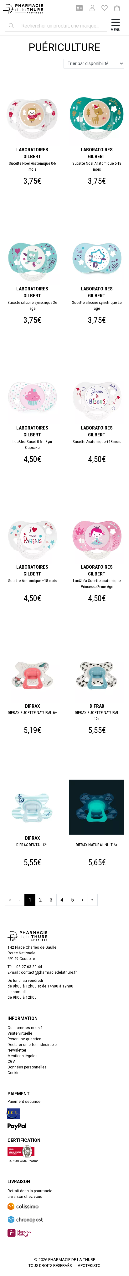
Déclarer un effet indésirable (32, 1044)
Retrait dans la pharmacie (30, 1191)
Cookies (15, 1073)
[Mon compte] (90, 9)
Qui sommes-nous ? (25, 1028)
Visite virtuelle (20, 1033)
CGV (11, 1061)
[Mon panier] (117, 9)
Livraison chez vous (25, 1196)
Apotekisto (89, 1265)
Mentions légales (23, 1056)
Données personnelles (27, 1067)
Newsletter (17, 1050)
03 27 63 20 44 (29, 967)
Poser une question (24, 1039)
